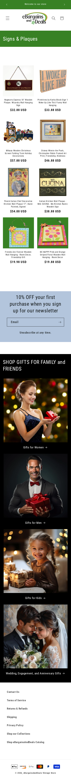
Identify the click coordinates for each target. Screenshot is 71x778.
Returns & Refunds (17, 708)
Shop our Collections (18, 733)
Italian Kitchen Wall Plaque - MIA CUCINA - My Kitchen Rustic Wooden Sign (53, 204)
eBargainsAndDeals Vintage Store (39, 773)
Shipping (12, 717)
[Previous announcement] (7, 4)
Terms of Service (16, 700)
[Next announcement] (64, 4)
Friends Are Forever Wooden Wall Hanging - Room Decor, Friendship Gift (18, 255)
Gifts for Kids (33, 598)
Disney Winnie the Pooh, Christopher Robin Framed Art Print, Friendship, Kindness (53, 153)
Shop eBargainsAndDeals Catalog (25, 742)
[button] (7, 18)
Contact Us (13, 691)
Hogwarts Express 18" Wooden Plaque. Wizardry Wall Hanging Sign (18, 102)
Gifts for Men (33, 522)
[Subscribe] (60, 322)
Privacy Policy (15, 725)
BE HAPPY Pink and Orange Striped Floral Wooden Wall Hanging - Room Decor (52, 255)
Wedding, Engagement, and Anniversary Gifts (33, 673)
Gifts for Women (33, 447)
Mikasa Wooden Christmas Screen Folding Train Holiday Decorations (18, 153)
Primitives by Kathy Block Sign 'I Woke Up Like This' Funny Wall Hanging (53, 102)
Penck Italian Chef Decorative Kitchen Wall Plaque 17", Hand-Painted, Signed (18, 204)
